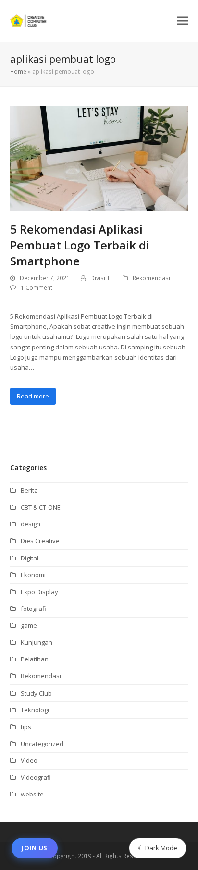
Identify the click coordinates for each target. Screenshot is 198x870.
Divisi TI (100, 278)
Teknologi (35, 710)
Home (18, 71)
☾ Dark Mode (157, 848)
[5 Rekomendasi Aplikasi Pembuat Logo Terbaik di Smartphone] (99, 157)
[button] (182, 21)
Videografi (36, 777)
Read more (33, 396)
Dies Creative (40, 540)
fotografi (33, 608)
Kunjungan (36, 642)
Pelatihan (35, 659)
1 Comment (36, 288)
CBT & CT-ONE (41, 507)
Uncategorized (42, 743)
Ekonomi (33, 575)
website (32, 794)
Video (29, 760)
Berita (29, 490)
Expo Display (39, 591)
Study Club (36, 693)
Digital (29, 558)
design (30, 524)
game (29, 625)
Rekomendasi (151, 278)
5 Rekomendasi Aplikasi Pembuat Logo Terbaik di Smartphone (79, 245)
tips (26, 726)
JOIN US (35, 848)
